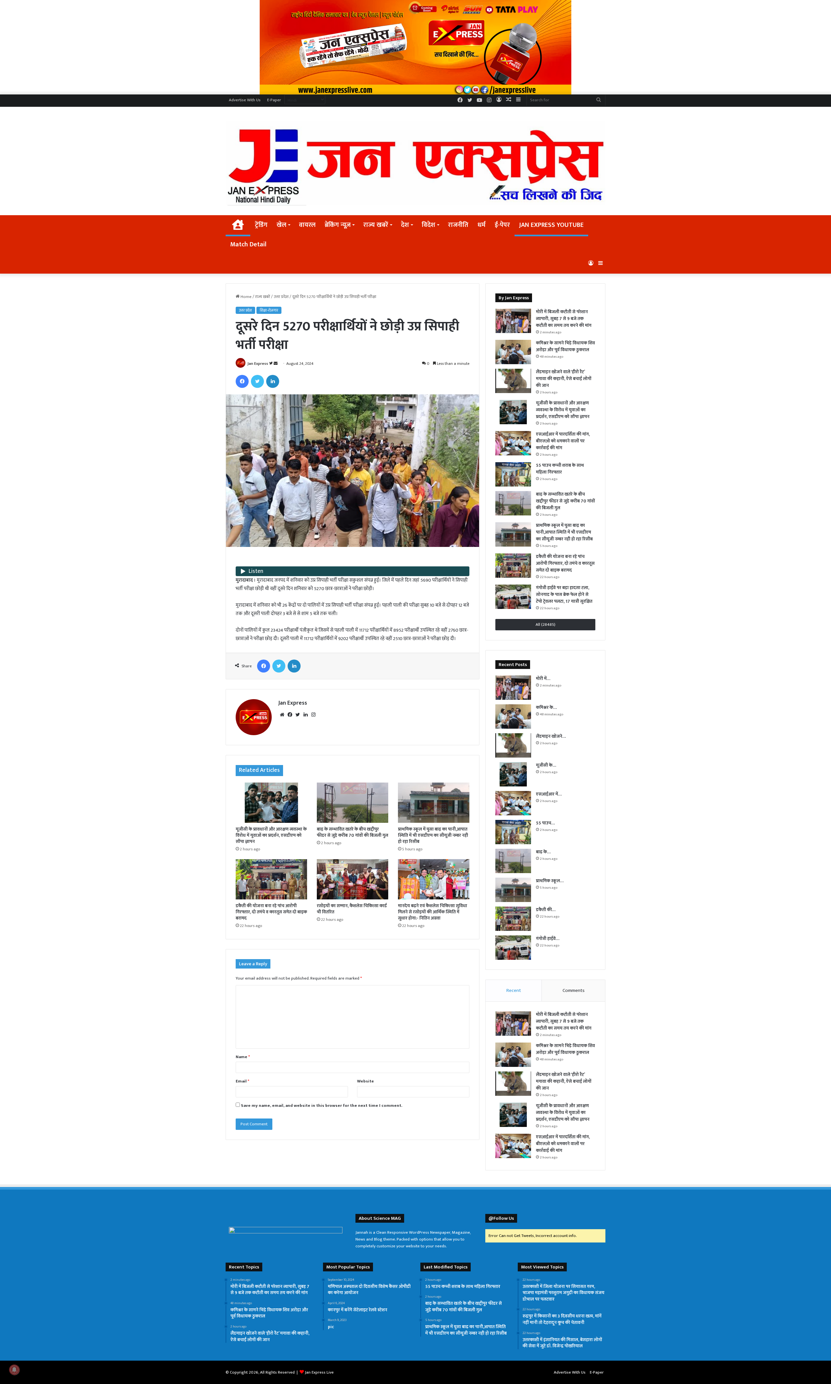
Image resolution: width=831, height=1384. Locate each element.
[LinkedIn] (272, 381)
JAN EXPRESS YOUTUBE (551, 224)
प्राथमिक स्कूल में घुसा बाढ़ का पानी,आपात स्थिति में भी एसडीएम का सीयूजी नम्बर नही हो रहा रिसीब (433, 835)
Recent (513, 990)
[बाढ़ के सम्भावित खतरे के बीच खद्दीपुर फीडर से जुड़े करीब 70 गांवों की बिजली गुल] (352, 803)
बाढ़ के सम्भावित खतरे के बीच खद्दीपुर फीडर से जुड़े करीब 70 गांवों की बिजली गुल (352, 832)
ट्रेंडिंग (261, 224)
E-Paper (274, 100)
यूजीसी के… (546, 765)
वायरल (307, 224)
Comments (574, 990)
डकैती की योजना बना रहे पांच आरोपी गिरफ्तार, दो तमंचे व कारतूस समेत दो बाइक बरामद (271, 912)
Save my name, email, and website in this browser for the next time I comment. (321, 1105)
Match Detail (248, 244)
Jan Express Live (319, 1372)
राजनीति (458, 224)
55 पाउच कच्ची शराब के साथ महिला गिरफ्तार (560, 469)
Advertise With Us (245, 100)
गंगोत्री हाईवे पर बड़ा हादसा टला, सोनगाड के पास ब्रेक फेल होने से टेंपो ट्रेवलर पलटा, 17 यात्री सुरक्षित (564, 594)
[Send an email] (276, 363)
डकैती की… (545, 909)
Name (243, 1056)
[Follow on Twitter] (271, 363)
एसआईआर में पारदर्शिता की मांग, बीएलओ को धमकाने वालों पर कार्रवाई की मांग (563, 440)
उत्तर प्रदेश (281, 296)
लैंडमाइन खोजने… (551, 736)
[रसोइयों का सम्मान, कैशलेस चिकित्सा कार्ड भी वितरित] (352, 879)
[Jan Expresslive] (415, 163)
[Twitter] (257, 381)
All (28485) (545, 624)
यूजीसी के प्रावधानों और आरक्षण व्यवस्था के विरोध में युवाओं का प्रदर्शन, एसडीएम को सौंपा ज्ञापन (271, 835)
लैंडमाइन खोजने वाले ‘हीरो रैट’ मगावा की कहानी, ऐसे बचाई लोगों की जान (563, 378)
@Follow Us (501, 1218)
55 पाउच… (545, 823)
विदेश (428, 224)
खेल (281, 224)
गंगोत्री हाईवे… (547, 938)
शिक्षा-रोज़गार (269, 310)
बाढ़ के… (543, 852)
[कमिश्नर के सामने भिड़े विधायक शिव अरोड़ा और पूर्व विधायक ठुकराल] (513, 352)
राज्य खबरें (375, 224)
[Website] (282, 715)
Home (246, 296)
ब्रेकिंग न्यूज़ (338, 224)
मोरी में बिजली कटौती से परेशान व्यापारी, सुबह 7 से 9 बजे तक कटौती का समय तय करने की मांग (563, 318)
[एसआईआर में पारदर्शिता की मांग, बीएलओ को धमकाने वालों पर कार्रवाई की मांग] (513, 443)
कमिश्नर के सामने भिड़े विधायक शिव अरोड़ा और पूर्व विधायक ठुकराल (565, 346)
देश (405, 224)
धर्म (482, 224)
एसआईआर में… (549, 794)
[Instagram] (313, 715)
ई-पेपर (502, 224)
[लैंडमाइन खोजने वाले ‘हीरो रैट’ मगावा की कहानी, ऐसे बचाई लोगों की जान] (513, 381)
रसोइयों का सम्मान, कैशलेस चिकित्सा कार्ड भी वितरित (352, 909)
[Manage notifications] (14, 1370)
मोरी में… (543, 678)
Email (242, 1081)
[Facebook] (242, 381)
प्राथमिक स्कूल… (550, 880)
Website (365, 1081)
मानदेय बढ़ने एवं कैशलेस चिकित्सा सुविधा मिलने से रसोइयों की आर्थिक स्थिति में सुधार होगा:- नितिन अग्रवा (432, 912)
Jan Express (257, 363)
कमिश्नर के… (546, 707)
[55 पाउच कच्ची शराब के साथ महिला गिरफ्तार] (513, 474)
